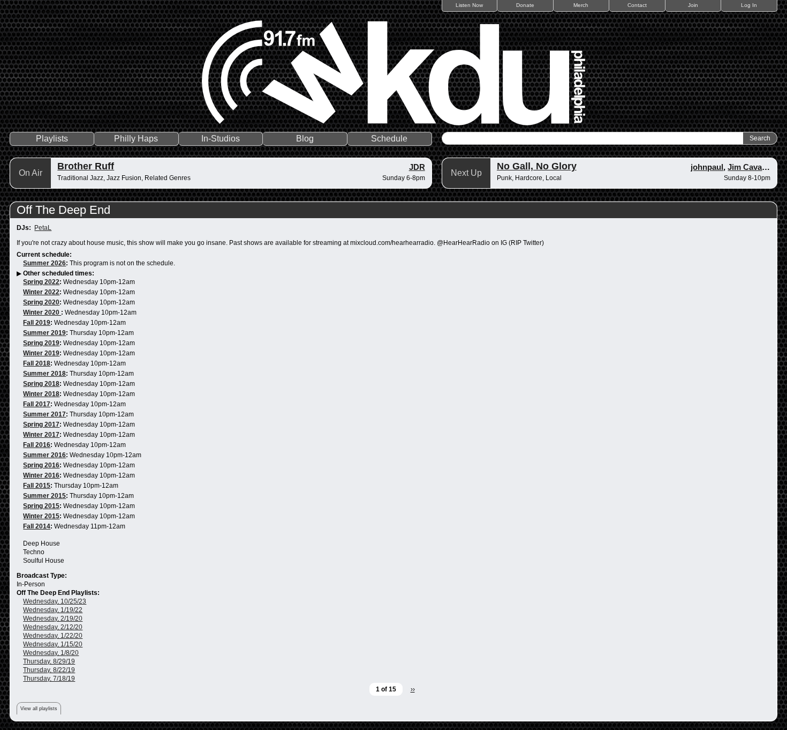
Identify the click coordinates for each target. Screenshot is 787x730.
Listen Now (469, 5)
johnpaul (707, 167)
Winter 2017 (41, 434)
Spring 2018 (41, 384)
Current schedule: (44, 254)
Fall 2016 (36, 445)
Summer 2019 (44, 333)
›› (413, 689)
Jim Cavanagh (754, 167)
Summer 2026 (44, 263)
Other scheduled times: (58, 273)
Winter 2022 (41, 292)
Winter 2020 (42, 312)
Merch (580, 5)
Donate (525, 5)
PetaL (42, 228)
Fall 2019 (36, 322)
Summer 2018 (44, 373)
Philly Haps (136, 138)
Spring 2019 (41, 343)
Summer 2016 (44, 455)
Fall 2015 (36, 485)
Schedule (389, 138)
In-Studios (220, 138)
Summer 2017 (44, 414)
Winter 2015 (41, 516)
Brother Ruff (85, 166)
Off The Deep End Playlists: (58, 593)
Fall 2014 (36, 526)
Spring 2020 (41, 302)
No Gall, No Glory (537, 166)
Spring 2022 (41, 282)
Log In (749, 5)
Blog (305, 138)
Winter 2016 (41, 475)
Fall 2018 (36, 363)
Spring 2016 (41, 465)
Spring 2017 (41, 424)
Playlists (52, 138)
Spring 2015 (41, 506)
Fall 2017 (36, 404)
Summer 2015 (44, 496)
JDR (417, 167)
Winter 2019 (41, 353)
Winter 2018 (41, 394)
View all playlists (38, 708)
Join (693, 5)
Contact (637, 5)
